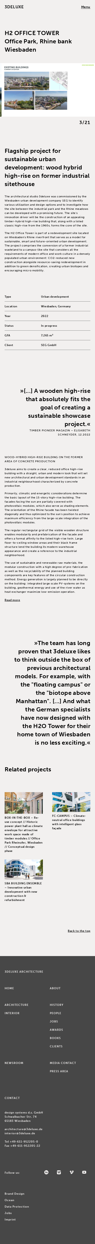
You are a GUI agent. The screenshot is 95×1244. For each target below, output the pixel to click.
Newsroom (14, 1063)
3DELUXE (14, 6)
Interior (12, 1013)
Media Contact (63, 1063)
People (55, 1013)
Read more (12, 600)
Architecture (17, 1005)
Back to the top (79, 931)
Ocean (9, 1200)
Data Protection (17, 1206)
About (55, 988)
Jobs (54, 1021)
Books (55, 1038)
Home (9, 988)
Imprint (10, 1219)
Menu (85, 7)
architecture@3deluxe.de (24, 1129)
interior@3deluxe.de (20, 1133)
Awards (56, 1029)
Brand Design (14, 1193)
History (56, 1005)
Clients (56, 1046)
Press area (59, 1071)
